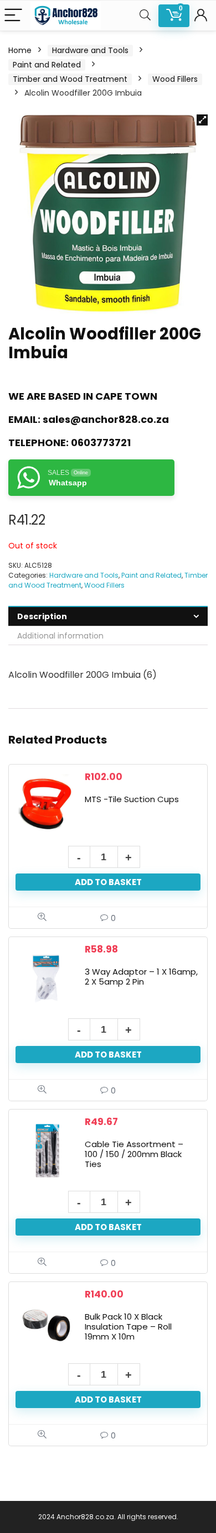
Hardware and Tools (90, 50)
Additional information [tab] (60, 635)
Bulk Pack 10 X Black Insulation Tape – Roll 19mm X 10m (128, 1326)
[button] (202, 119)
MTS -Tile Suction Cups (132, 799)
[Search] (145, 15)
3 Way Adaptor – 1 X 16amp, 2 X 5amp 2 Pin (141, 976)
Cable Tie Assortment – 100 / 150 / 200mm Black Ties (134, 1154)
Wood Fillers (175, 79)
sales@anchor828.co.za (106, 419)
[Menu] (13, 15)
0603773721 (101, 442)
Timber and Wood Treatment (70, 79)
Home (20, 50)
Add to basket (108, 882)
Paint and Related (47, 64)
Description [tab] (42, 616)
